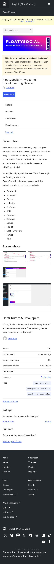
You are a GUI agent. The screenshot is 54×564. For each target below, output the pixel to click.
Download (9, 94)
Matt (6, 507)
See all (48, 421)
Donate (33, 489)
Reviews (9, 111)
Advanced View (10, 401)
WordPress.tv (10, 494)
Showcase (33, 457)
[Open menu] (50, 4)
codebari (10, 87)
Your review (8, 421)
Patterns (32, 471)
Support (9, 132)
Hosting (6, 467)
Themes (32, 462)
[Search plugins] (30, 30)
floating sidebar (33, 389)
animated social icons (42, 383)
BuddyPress (10, 517)
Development (11, 125)
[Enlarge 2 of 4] (48, 254)
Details (8, 104)
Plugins (31, 467)
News (5, 462)
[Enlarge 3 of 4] (22, 270)
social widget (45, 394)
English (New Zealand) (20, 529)
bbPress (8, 512)
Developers (8, 489)
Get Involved (34, 480)
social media (33, 394)
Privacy (6, 471)
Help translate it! (27, 21)
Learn (5, 480)
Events (31, 485)
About (5, 457)
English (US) (46, 377)
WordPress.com (11, 503)
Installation (10, 118)
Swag (32, 494)
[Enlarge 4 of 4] (48, 286)
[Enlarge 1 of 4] (22, 254)
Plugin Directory (10, 12)
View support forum (12, 441)
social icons (45, 389)
